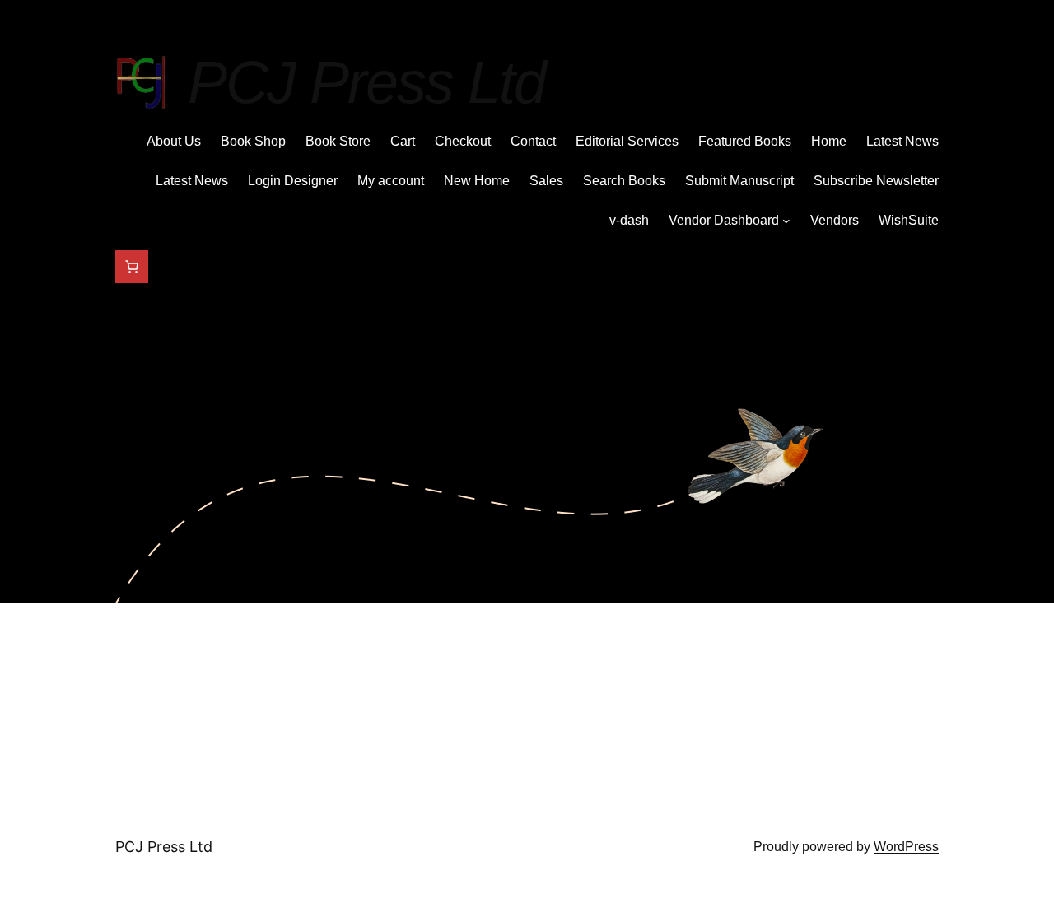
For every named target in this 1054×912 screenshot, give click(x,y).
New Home (477, 181)
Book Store (338, 141)
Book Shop (253, 141)
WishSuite (909, 220)
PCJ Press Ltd (366, 82)
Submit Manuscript (739, 181)
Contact (533, 141)
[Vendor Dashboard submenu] (786, 220)
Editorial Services (627, 141)
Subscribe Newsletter (876, 181)
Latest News (902, 141)
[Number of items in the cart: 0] (131, 266)
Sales (546, 181)
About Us (174, 141)
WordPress (906, 847)
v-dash (629, 220)
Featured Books (744, 141)
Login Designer (293, 181)
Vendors (834, 220)
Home (828, 141)
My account (390, 181)
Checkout (463, 141)
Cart (402, 141)
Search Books (624, 181)
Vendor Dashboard (724, 220)
